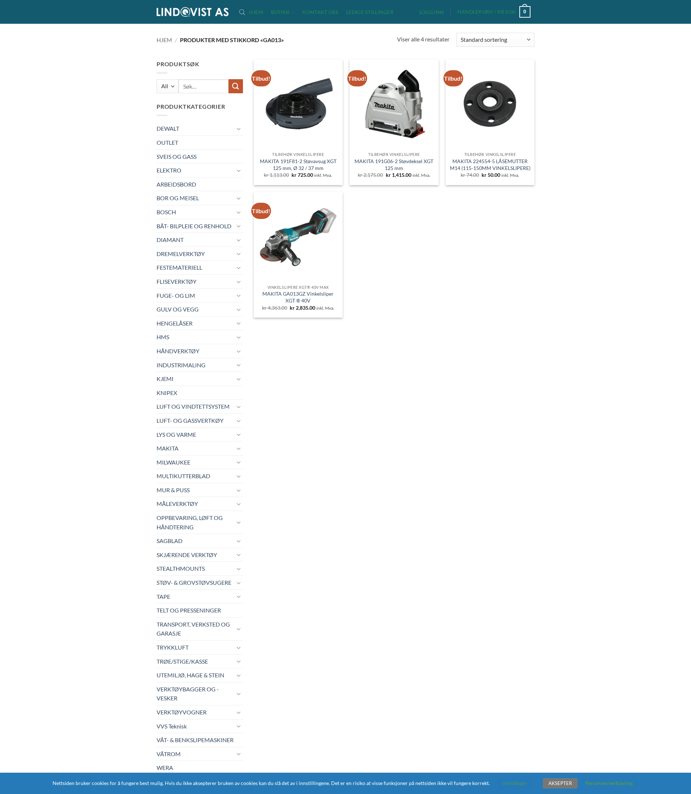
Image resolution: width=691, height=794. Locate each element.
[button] (431, 12)
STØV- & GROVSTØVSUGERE (194, 582)
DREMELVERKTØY (181, 253)
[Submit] (236, 86)
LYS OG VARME (176, 434)
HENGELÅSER (175, 323)
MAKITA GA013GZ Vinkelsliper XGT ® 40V (298, 297)
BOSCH (166, 211)
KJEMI (165, 378)
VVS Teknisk (172, 726)
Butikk (280, 12)
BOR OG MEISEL (178, 197)
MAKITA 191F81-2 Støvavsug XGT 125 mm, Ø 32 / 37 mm (298, 164)
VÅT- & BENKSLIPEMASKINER (195, 739)
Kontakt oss (320, 12)
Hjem (256, 12)
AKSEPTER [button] (560, 783)
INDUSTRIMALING (181, 365)
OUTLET (167, 142)
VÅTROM (169, 753)
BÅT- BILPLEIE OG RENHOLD (194, 226)
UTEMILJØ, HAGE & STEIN (190, 675)
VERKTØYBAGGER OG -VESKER (188, 694)
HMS (163, 336)
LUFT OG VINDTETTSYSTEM (193, 406)
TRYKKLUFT (173, 647)
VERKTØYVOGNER (182, 712)
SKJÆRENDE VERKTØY (187, 554)
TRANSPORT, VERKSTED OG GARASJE (193, 629)
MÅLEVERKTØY (177, 503)
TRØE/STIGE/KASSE (182, 661)
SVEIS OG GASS (177, 156)
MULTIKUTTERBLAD (183, 475)
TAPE (163, 596)
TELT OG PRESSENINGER (189, 610)
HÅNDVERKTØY (178, 350)
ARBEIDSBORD (176, 184)
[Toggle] (238, 128)
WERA (165, 767)
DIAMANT (170, 239)
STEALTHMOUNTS (181, 568)
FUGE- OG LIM (176, 295)
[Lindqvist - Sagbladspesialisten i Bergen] (193, 12)
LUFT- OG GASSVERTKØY (190, 420)
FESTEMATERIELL (179, 267)
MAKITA (168, 448)
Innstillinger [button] (515, 783)
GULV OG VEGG (178, 309)
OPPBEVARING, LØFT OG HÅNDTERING (190, 522)
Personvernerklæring (609, 783)
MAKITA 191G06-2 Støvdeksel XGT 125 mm (393, 164)
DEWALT (168, 128)
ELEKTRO (169, 170)
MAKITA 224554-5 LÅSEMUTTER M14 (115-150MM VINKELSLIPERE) (490, 164)
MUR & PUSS (173, 489)
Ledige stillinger (369, 12)
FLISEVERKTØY (177, 281)
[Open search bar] (242, 12)
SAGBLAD (169, 540)
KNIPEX (167, 392)
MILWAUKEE (173, 462)
